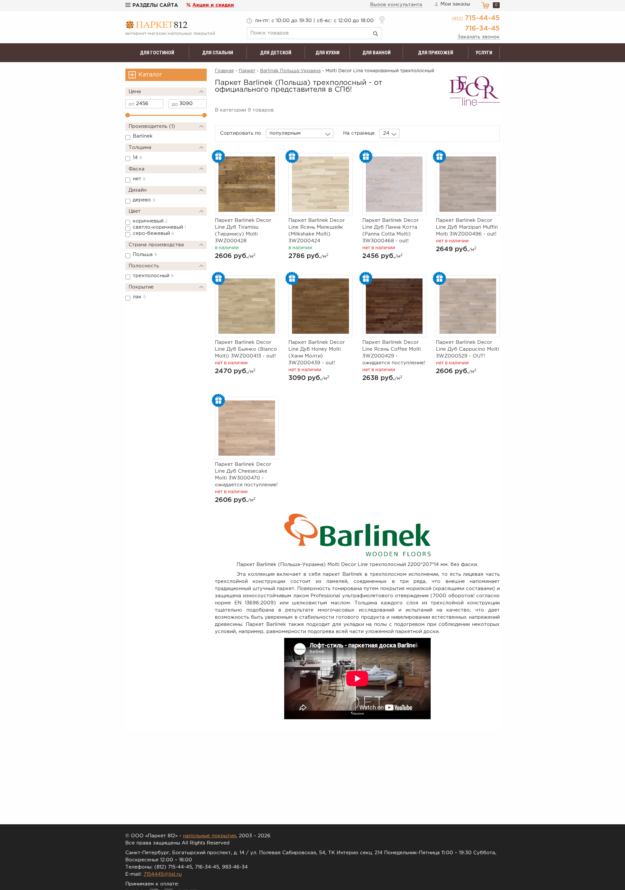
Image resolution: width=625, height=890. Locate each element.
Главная (224, 71)
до (175, 104)
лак (139, 297)
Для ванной (376, 53)
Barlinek (143, 136)
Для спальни (217, 53)
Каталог (150, 74)
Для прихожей (435, 53)
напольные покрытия (209, 836)
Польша (145, 254)
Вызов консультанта (396, 5)
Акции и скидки (213, 5)
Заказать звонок (478, 37)
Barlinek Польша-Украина (290, 71)
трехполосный (153, 276)
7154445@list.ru (163, 874)
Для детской (275, 53)
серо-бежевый (153, 233)
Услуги (484, 53)
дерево (144, 200)
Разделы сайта (155, 5)
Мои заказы (455, 4)
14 (137, 157)
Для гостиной (157, 53)
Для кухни (327, 53)
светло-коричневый (159, 227)
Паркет (247, 71)
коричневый (150, 221)
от (131, 104)
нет (139, 179)
